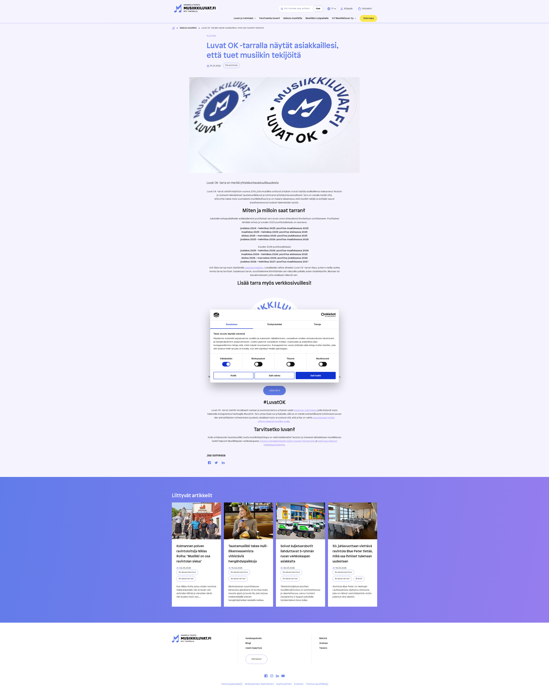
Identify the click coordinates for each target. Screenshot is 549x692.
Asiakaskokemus (187, 572)
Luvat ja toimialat (243, 18)
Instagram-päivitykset (305, 410)
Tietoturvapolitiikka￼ (317, 684)
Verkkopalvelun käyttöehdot (259, 684)
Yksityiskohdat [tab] (274, 324)
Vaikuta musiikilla (292, 18)
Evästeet (298, 684)
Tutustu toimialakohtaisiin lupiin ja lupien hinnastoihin (287, 441)
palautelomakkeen (254, 268)
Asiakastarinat (186, 579)
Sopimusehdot (284, 684)
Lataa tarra (274, 390)
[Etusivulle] (195, 8)
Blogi (248, 643)
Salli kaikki (315, 375)
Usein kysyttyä (253, 648)
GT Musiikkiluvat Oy (343, 18)
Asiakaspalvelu (253, 638)
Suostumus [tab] (231, 324)
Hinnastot (256, 659)
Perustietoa (231, 65)
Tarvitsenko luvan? (269, 18)
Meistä (323, 638)
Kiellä (233, 375)
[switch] (258, 364)
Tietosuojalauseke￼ (231, 684)
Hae (318, 8)
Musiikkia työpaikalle (317, 18)
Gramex (323, 643)
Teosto (323, 648)
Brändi (359, 579)
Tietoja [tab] (317, 324)
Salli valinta (274, 375)
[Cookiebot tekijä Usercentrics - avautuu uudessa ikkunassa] (323, 315)
